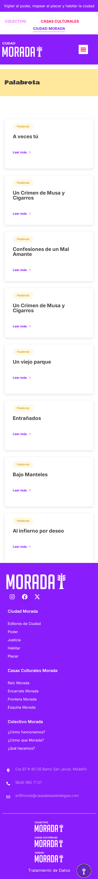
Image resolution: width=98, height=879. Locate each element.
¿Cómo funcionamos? (26, 732)
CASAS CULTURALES (60, 21)
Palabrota (23, 126)
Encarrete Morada (23, 691)
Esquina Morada (22, 707)
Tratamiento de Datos (49, 870)
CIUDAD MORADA (49, 28)
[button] (83, 49)
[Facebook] (24, 596)
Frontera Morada (22, 699)
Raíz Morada (18, 683)
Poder (13, 631)
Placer (13, 656)
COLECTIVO (15, 21)
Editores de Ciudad (24, 623)
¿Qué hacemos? (21, 748)
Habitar (14, 648)
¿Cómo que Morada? (26, 740)
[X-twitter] (37, 596)
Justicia (14, 640)
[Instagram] (12, 596)
